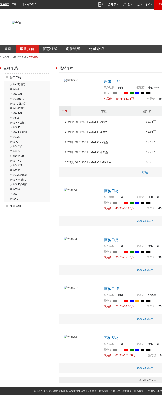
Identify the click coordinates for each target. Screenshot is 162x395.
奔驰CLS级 (16, 113)
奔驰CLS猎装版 (18, 175)
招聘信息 (115, 391)
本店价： (109, 98)
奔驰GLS (15, 136)
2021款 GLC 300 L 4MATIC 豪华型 (86, 152)
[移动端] (101, 4)
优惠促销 (50, 49)
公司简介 (92, 391)
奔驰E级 (111, 191)
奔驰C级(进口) (17, 98)
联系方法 (104, 391)
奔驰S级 (14, 117)
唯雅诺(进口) (17, 155)
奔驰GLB (111, 289)
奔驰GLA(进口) (18, 179)
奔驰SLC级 (16, 146)
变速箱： (141, 87)
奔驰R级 (14, 198)
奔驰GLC (112, 81)
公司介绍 (96, 49)
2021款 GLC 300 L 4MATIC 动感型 (86, 142)
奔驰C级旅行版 (18, 103)
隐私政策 (139, 391)
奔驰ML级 (15, 189)
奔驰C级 (111, 240)
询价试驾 (73, 49)
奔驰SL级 (15, 151)
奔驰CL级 (15, 170)
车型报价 (27, 49)
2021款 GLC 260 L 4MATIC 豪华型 (86, 132)
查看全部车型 (145, 221)
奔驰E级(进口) (17, 108)
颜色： (108, 93)
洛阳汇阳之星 (19, 57)
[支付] (139, 4)
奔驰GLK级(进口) (19, 184)
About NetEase (77, 391)
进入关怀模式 (29, 4)
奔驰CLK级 (16, 160)
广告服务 (150, 391)
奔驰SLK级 (16, 165)
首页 (7, 49)
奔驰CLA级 (16, 94)
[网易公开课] (113, 4)
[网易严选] (127, 4)
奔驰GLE (15, 127)
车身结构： (110, 87)
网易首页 (4, 4)
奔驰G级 (14, 141)
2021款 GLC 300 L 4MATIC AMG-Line (88, 162)
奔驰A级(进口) (17, 84)
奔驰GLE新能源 (18, 132)
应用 (13, 4)
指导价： (152, 98)
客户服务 (127, 391)
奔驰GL (14, 194)
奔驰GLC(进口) (18, 122)
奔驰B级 (14, 89)
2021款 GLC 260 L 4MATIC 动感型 (86, 122)
